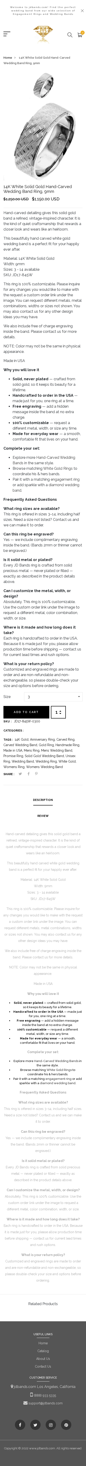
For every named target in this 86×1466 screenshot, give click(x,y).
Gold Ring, (47, 745)
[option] (43, 87)
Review (43, 816)
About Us (43, 1359)
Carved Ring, (65, 739)
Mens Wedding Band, (57, 750)
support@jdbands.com (45, 1403)
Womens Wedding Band (44, 767)
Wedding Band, (24, 761)
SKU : (7, 721)
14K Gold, (22, 739)
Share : (8, 774)
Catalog (43, 1351)
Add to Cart (26, 712)
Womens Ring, (14, 767)
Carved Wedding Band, (21, 745)
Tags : (8, 739)
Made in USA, (13, 750)
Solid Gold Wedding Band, (45, 756)
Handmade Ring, (67, 745)
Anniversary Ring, (43, 739)
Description (43, 800)
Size (7, 697)
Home (7, 57)
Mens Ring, (32, 750)
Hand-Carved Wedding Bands (56, 1061)
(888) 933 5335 (44, 1395)
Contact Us (43, 1366)
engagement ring (65, 479)
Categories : (13, 730)
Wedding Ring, (47, 761)
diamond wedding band (57, 1083)
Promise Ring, (14, 756)
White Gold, (67, 761)
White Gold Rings (58, 468)
